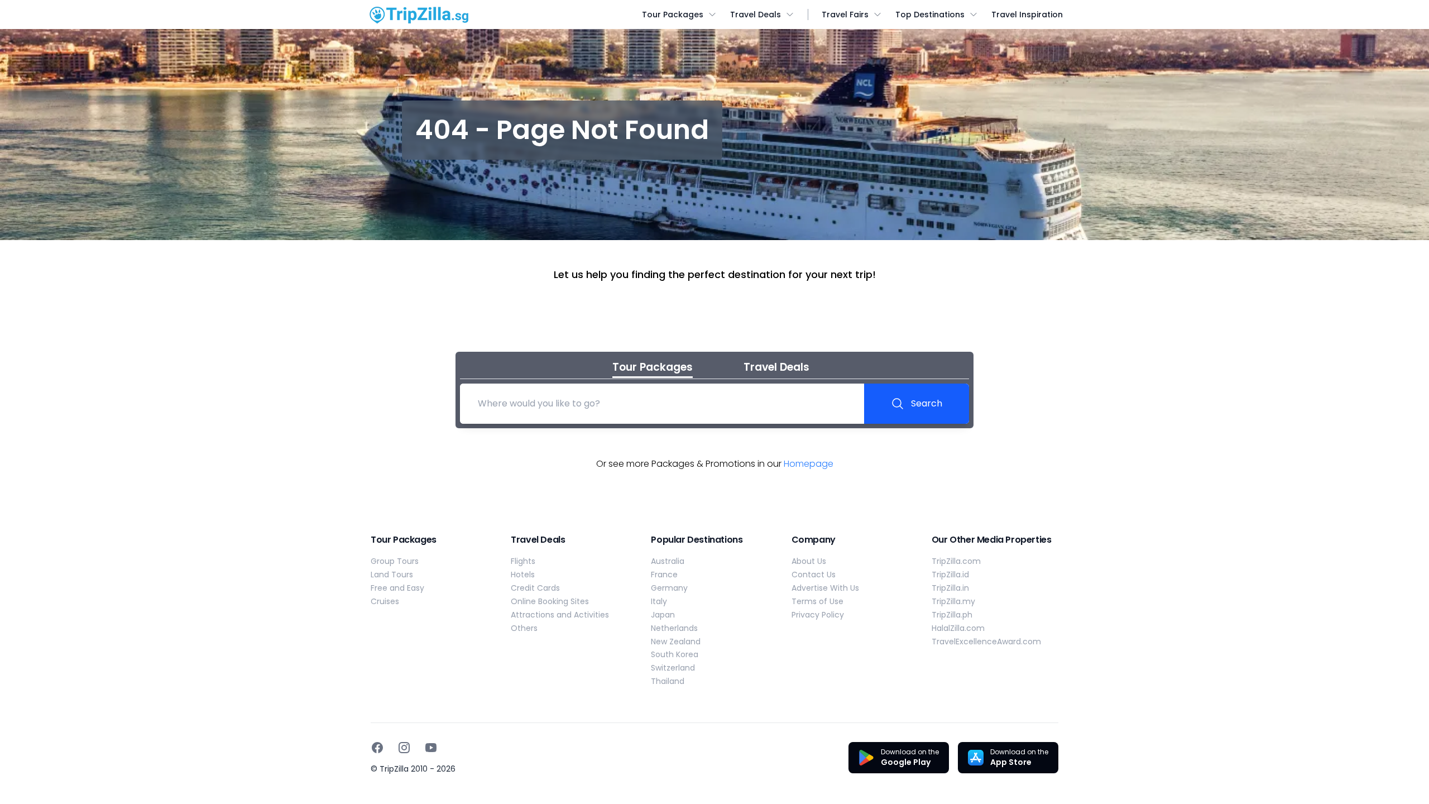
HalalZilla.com (958, 628)
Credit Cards (535, 588)
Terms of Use (817, 601)
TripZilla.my (953, 601)
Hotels (523, 574)
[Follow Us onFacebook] (377, 747)
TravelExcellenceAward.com (986, 641)
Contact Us (814, 574)
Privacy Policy (818, 614)
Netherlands (674, 628)
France (664, 574)
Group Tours (395, 561)
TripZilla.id (950, 574)
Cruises (385, 601)
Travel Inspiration (1027, 14)
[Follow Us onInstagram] (404, 747)
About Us (809, 561)
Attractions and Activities (560, 614)
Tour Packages (672, 14)
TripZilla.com (956, 561)
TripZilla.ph (952, 614)
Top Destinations (930, 14)
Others (524, 628)
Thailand (667, 681)
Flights (523, 561)
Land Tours (392, 574)
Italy (659, 601)
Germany (669, 588)
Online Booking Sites (550, 601)
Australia (667, 561)
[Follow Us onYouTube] (431, 747)
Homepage (808, 463)
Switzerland (673, 667)
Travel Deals (755, 14)
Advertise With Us (825, 588)
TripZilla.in (950, 588)
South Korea (674, 654)
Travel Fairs (845, 14)
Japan (663, 614)
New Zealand (676, 641)
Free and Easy (397, 588)
